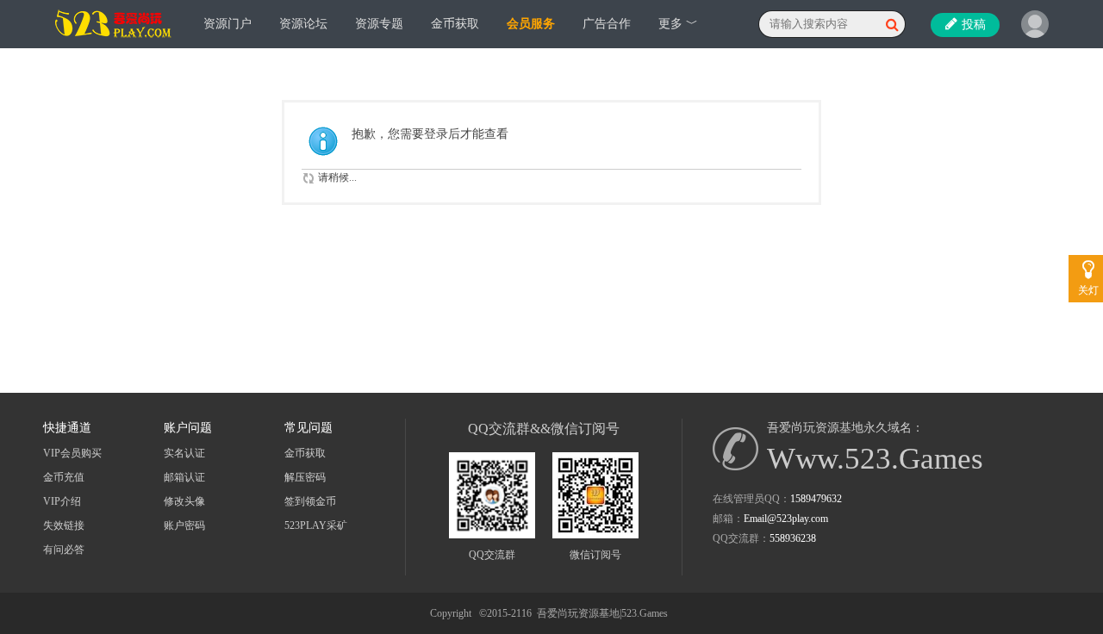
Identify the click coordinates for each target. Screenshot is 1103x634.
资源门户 (227, 23)
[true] (892, 24)
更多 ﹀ (678, 23)
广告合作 (607, 23)
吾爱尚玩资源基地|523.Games (602, 613)
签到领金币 (310, 501)
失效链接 (63, 525)
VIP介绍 (62, 501)
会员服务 (531, 23)
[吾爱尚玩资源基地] (114, 44)
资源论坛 (303, 23)
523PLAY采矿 (315, 525)
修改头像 (184, 501)
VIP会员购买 (72, 453)
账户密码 (184, 525)
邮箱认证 (184, 477)
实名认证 (184, 453)
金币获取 (455, 23)
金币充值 (63, 477)
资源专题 (379, 23)
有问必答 (63, 550)
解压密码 (305, 477)
